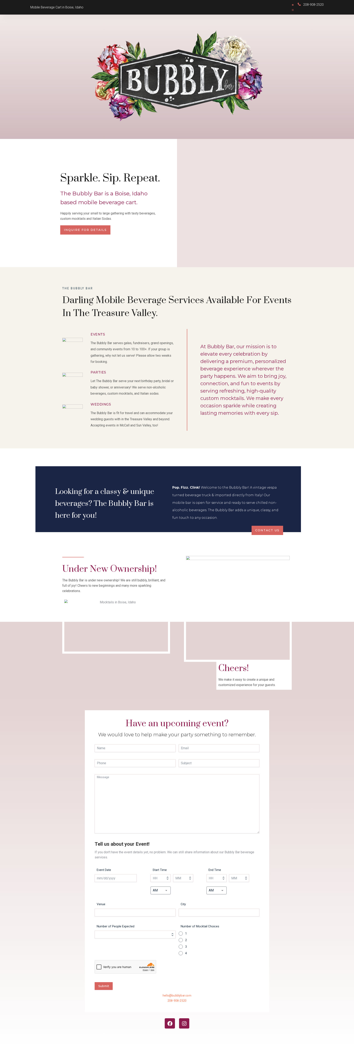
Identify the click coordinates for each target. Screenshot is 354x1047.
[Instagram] (184, 1023)
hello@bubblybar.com (177, 995)
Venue (101, 904)
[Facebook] (170, 1023)
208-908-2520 (177, 1000)
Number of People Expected (115, 926)
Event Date (104, 870)
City (183, 904)
